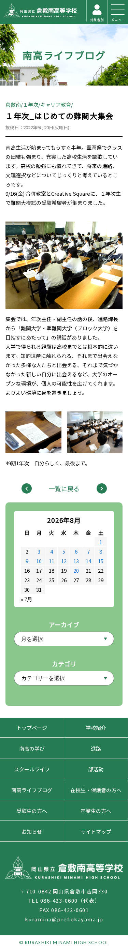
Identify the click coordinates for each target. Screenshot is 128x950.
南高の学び (32, 748)
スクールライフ (32, 769)
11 (51, 560)
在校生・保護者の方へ (96, 790)
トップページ (31, 727)
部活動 (95, 769)
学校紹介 (96, 727)
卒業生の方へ (96, 810)
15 (100, 560)
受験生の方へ (31, 810)
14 (88, 560)
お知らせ (32, 831)
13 (76, 560)
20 (76, 570)
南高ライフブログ (64, 55)
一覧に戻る (64, 488)
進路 (96, 748)
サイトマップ (96, 831)
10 (39, 560)
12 (64, 560)
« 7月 (26, 599)
